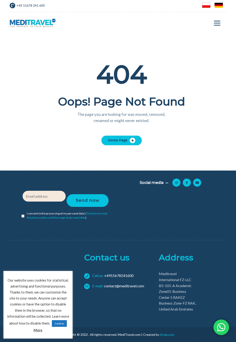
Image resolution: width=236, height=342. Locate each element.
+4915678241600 (112, 275)
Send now (87, 200)
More (38, 330)
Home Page (117, 140)
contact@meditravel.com (117, 286)
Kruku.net (167, 334)
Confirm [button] (59, 323)
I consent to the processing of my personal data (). (67, 215)
